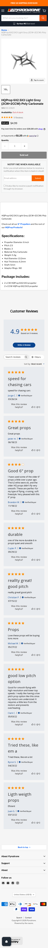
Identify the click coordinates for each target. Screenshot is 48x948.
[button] (24, 135)
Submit (38, 178)
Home (4, 30)
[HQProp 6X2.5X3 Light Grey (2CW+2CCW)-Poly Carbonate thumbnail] (5, 89)
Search (19, 918)
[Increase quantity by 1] (24, 146)
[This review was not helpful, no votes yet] (37, 407)
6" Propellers (24, 224)
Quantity (5, 140)
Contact (28, 918)
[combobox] (20, 18)
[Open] (6, 941)
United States (23, 894)
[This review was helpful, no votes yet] (32, 407)
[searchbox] (14, 357)
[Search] (43, 18)
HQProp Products (13, 227)
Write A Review (24, 345)
